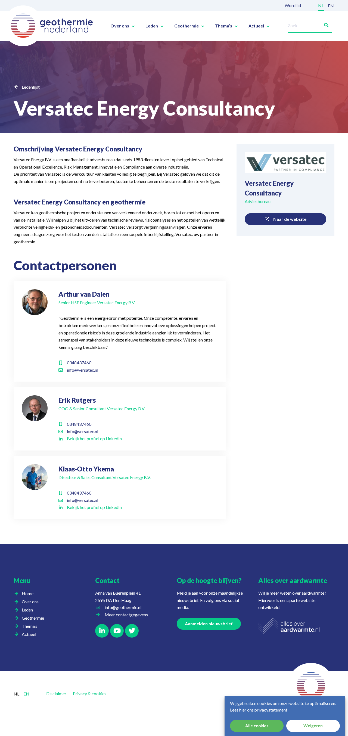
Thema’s (223, 26)
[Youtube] (117, 631)
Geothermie (186, 26)
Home (27, 593)
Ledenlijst (31, 86)
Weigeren (313, 725)
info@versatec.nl (82, 369)
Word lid (293, 5)
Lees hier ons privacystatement (258, 709)
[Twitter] (132, 631)
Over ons (119, 26)
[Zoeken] (324, 24)
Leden (151, 26)
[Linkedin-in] (102, 631)
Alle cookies (256, 725)
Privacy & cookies (89, 693)
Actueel (256, 26)
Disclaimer (56, 693)
